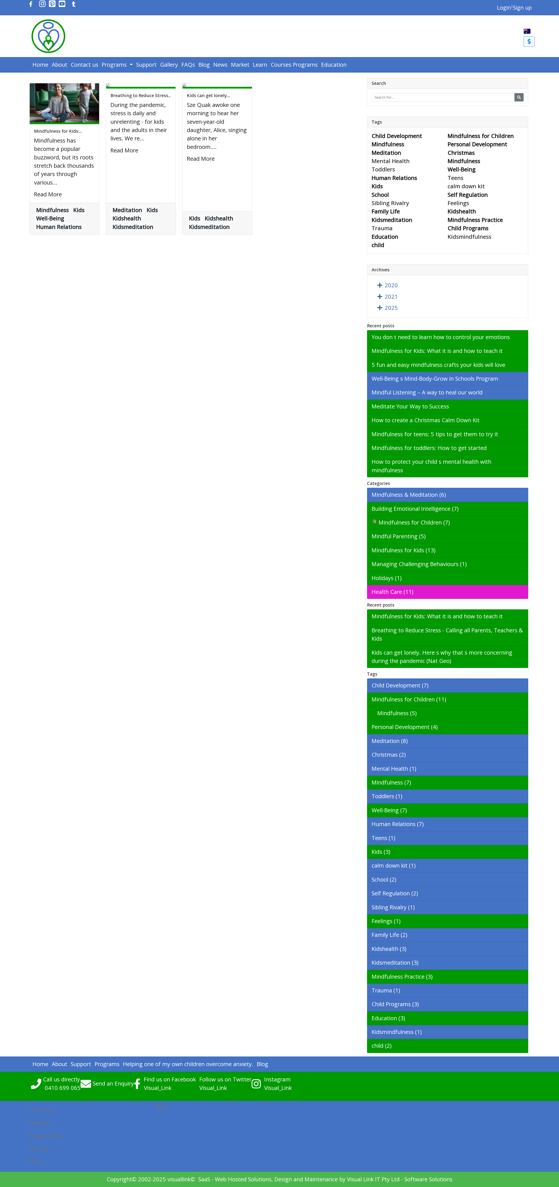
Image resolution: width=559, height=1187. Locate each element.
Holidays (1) (387, 578)
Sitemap (39, 1123)
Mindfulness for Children (481, 136)
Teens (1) (383, 838)
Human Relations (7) (398, 824)
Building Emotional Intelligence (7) (415, 508)
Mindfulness (52, 210)
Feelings (458, 203)
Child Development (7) (400, 685)
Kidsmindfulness (469, 237)
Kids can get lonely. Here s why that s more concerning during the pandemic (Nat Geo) (442, 657)
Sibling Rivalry (390, 203)
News (220, 64)
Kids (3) (381, 852)
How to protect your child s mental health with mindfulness (431, 466)
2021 (391, 296)
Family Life (386, 211)
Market (240, 64)
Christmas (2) (389, 754)
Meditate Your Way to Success (410, 406)
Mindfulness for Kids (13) (403, 550)
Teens (455, 178)
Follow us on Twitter (225, 1079)
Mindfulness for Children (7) (414, 522)
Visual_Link (157, 1088)
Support (146, 64)
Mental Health (391, 161)
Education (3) (388, 1018)
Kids (79, 210)
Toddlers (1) (387, 796)
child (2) (382, 1045)
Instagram (277, 1079)
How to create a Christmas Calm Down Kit (426, 420)
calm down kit (466, 186)
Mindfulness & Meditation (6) (409, 495)
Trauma (382, 228)
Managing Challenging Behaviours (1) (419, 564)
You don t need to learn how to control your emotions (441, 337)
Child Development (397, 136)
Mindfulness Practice (475, 220)
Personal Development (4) (405, 727)
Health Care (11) (392, 592)
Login (504, 7)
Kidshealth (127, 218)
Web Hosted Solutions (243, 1179)
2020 (391, 285)
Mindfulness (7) (391, 782)
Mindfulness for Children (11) (409, 699)
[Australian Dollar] (529, 41)
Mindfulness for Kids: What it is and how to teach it (437, 351)
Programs (115, 64)
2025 (391, 308)
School (380, 195)
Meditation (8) (390, 741)
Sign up (522, 7)
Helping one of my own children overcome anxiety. (188, 1064)
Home (40, 64)
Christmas (461, 153)
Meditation (127, 210)
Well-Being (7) (389, 810)
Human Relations (59, 227)
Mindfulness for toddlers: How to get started (429, 448)
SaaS (204, 1179)
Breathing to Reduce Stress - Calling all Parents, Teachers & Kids (447, 634)
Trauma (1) (386, 990)
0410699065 (63, 1088)
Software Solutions (428, 1179)
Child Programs (468, 228)
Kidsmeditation (133, 227)
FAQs (188, 64)
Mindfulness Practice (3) (402, 976)
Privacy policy (46, 1136)
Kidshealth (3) (389, 949)
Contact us (84, 64)
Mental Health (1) (394, 768)
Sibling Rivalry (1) (393, 907)
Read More (48, 194)
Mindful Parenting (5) (399, 536)
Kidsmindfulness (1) (397, 1032)
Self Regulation (468, 195)
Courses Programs (294, 64)
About (59, 64)
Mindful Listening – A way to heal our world (427, 392)
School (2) (384, 879)
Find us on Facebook (170, 1079)
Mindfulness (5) (394, 713)
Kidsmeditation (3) (395, 962)
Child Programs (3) (395, 1004)
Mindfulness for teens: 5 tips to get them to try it (435, 434)
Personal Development (477, 144)
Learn (260, 64)
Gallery (169, 64)
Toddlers (383, 169)
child (378, 245)
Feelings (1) (386, 921)
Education (334, 64)
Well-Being (50, 218)
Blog (204, 64)
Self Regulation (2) (395, 893)
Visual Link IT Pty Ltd (373, 1179)
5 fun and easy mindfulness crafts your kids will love (438, 365)
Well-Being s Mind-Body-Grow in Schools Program (435, 378)
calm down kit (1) (394, 865)
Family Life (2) (389, 935)
